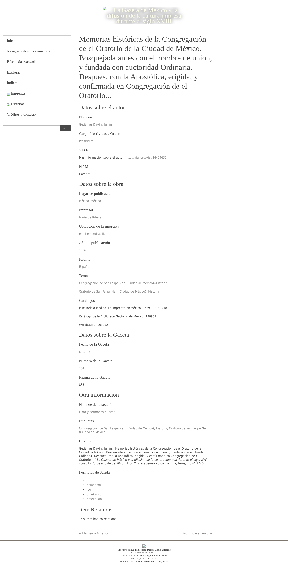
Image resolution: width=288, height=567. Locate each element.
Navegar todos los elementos (28, 51)
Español (84, 267)
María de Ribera (90, 217)
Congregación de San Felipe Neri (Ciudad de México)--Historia (123, 283)
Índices (12, 83)
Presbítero (86, 141)
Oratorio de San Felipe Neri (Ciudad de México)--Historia (119, 291)
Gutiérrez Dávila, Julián (95, 124)
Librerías (17, 104)
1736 (82, 250)
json (90, 489)
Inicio (11, 41)
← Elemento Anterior (93, 533)
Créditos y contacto (21, 114)
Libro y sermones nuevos (97, 412)
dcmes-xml (94, 485)
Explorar (13, 72)
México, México (90, 201)
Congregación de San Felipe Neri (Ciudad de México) (116, 428)
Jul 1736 (84, 352)
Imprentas (18, 93)
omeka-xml (95, 499)
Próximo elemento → (197, 533)
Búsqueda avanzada (21, 62)
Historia (161, 428)
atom (90, 480)
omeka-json (95, 494)
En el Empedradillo (92, 234)
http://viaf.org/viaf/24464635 (146, 157)
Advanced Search (62, 128)
